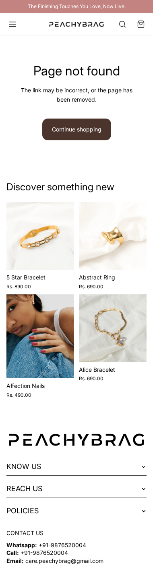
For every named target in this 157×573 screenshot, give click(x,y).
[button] (141, 24)
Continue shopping (76, 129)
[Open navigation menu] (12, 24)
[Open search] (122, 24)
